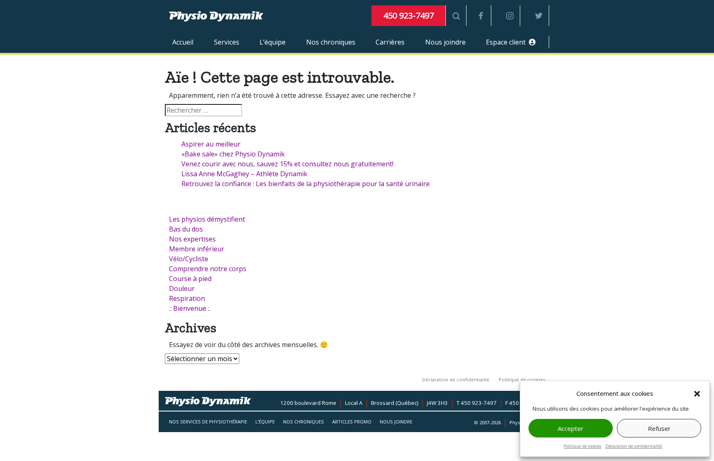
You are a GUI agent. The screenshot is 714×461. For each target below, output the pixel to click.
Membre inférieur (196, 248)
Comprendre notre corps (207, 268)
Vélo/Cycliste (188, 258)
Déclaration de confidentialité (633, 446)
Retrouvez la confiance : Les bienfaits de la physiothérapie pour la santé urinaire (305, 183)
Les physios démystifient (207, 219)
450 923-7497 (408, 15)
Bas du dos (186, 229)
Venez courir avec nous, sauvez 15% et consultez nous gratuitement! (287, 163)
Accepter (570, 428)
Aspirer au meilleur (210, 144)
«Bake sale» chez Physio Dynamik (233, 153)
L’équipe (272, 42)
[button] (697, 394)
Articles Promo (351, 421)
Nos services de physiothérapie (208, 421)
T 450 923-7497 (477, 403)
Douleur (182, 288)
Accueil (182, 42)
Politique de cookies (582, 446)
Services (226, 42)
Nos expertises (192, 239)
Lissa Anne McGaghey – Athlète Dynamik (244, 173)
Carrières (390, 42)
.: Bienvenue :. (189, 308)
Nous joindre (445, 42)
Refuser (659, 428)
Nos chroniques (330, 42)
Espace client (507, 42)
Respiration (187, 298)
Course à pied (190, 278)
